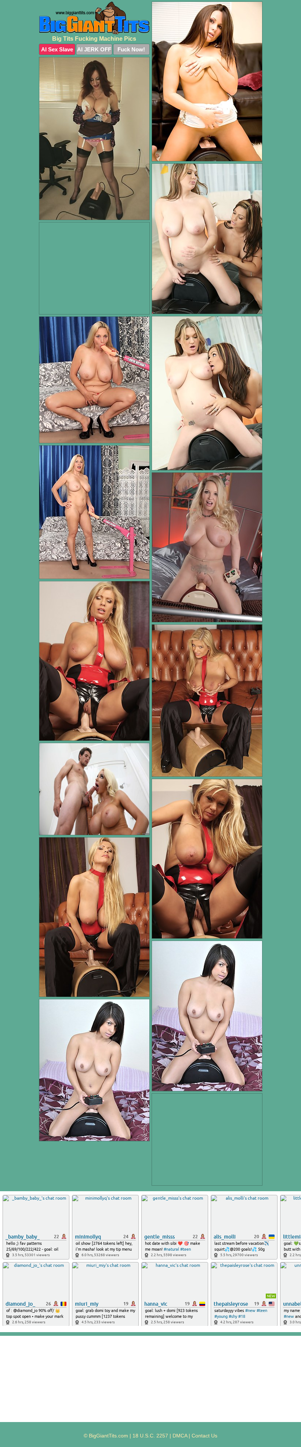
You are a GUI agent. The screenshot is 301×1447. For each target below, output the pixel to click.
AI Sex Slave (57, 49)
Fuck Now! (131, 49)
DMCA (180, 1436)
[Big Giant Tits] (94, 17)
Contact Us (204, 1436)
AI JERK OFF (94, 49)
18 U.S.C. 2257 (150, 1436)
